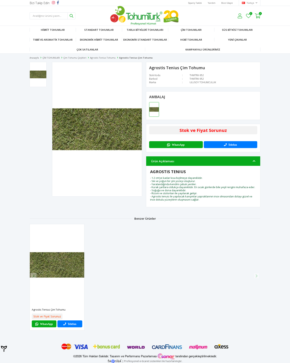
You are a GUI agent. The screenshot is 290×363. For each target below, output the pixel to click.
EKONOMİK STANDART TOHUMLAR (145, 39)
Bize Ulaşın (227, 2)
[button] (256, 276)
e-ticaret (144, 361)
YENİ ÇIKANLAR (237, 39)
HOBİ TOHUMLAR (191, 39)
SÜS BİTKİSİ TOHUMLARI (237, 30)
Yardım (211, 2)
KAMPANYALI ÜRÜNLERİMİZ (202, 49)
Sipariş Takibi (195, 2)
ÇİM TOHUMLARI (191, 30)
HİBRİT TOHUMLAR (53, 30)
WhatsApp (178, 144)
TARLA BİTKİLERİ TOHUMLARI (145, 30)
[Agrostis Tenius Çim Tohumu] (154, 109)
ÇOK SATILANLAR (87, 49)
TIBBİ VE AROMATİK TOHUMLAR (53, 39)
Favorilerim (250, 14)
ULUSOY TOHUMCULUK (203, 82)
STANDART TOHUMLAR (99, 30)
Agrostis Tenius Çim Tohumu (48, 309)
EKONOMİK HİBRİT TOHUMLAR (99, 39)
